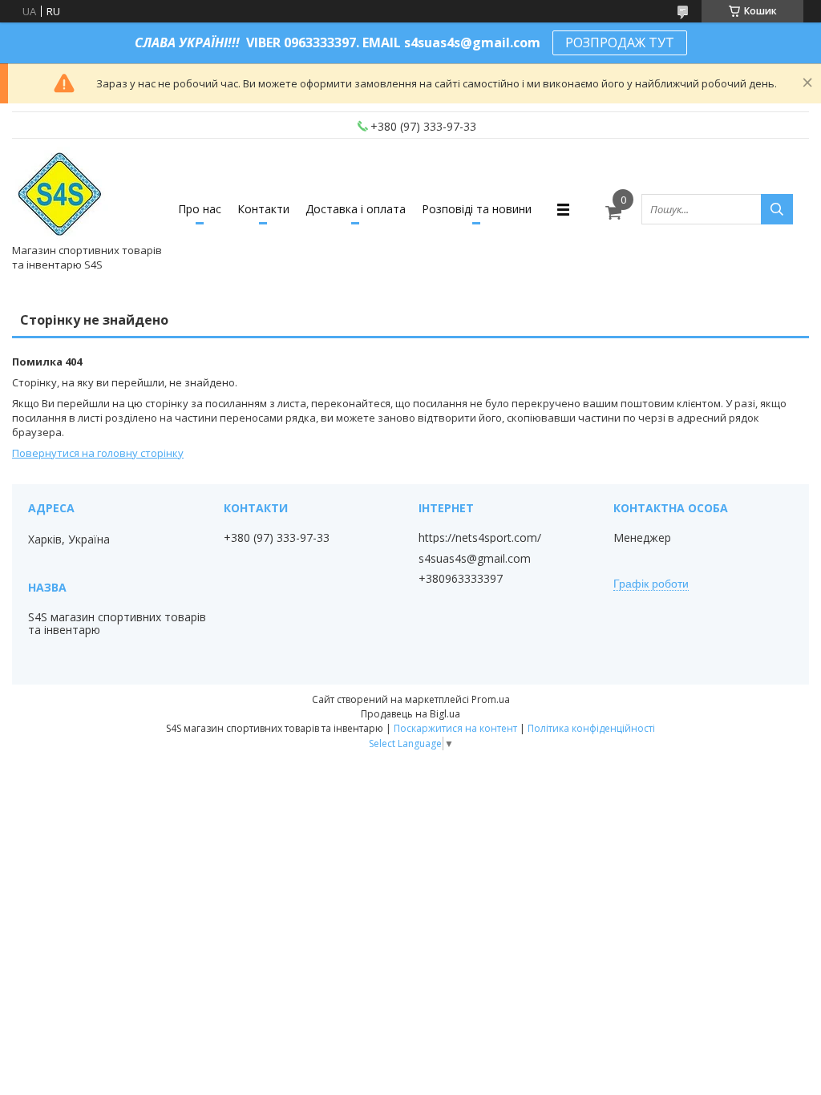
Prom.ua (490, 699)
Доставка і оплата (355, 208)
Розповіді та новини (477, 208)
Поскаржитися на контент (455, 728)
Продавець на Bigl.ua (410, 714)
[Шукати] (777, 209)
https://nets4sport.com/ (480, 537)
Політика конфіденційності (591, 728)
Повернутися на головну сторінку (98, 453)
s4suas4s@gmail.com (475, 558)
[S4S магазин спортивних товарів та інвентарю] (61, 195)
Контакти (263, 208)
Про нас (199, 208)
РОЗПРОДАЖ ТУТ (619, 42)
